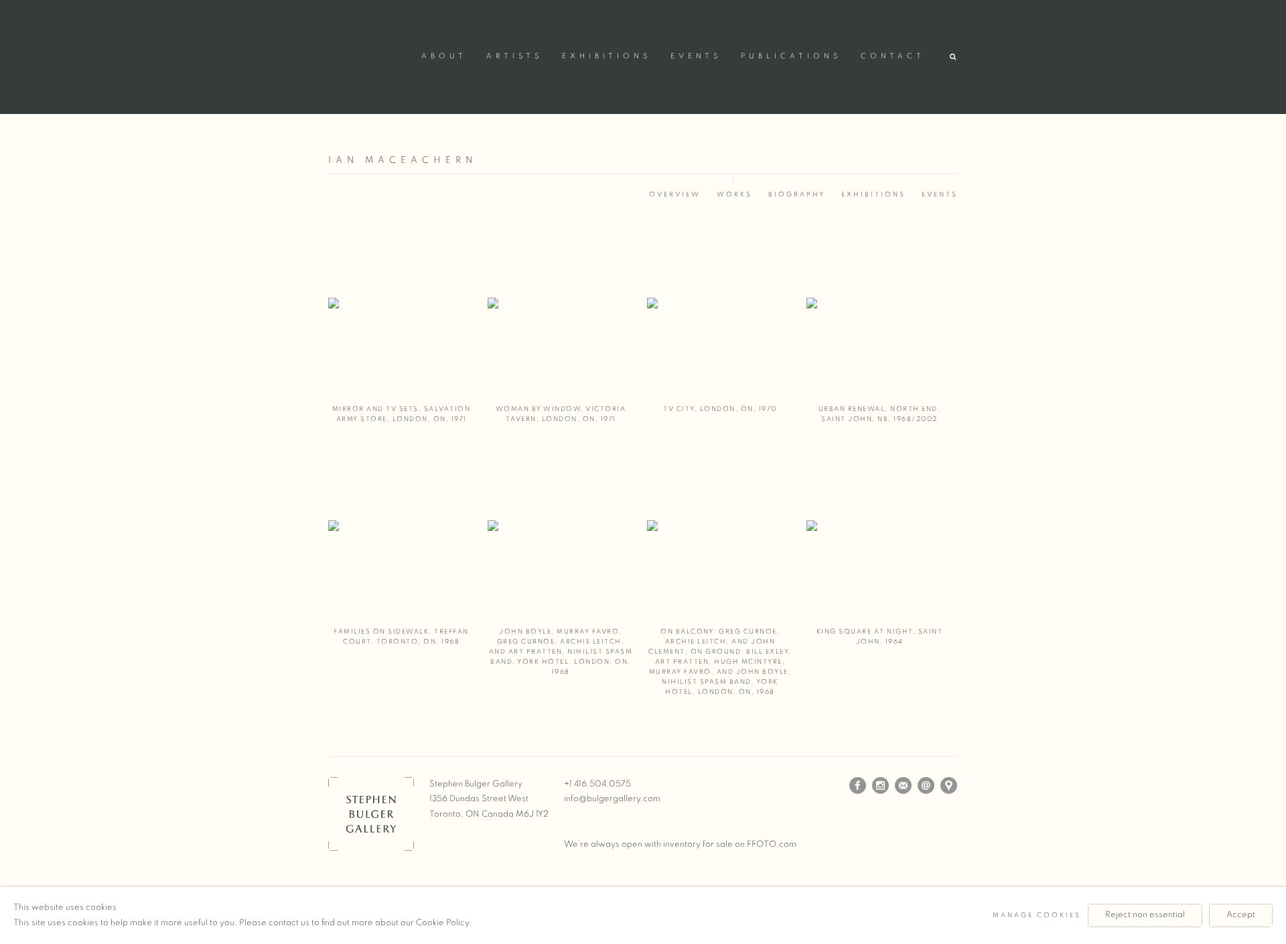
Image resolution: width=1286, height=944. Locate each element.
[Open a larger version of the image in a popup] (401, 316)
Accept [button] (1240, 914)
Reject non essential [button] (1145, 914)
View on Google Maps (949, 785)
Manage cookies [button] (1037, 915)
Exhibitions (606, 56)
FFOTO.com (771, 844)
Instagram (880, 785)
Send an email (926, 785)
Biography (796, 194)
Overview (675, 194)
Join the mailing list (903, 785)
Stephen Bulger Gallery (368, 54)
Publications (791, 56)
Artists (514, 56)
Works (734, 194)
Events (695, 56)
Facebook (858, 785)
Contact (893, 56)
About (444, 56)
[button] (954, 57)
